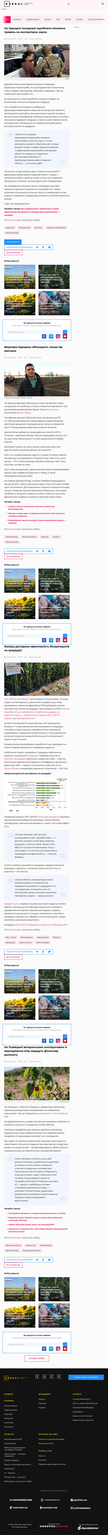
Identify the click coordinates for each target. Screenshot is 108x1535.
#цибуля (56, 537)
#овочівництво (12, 537)
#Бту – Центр (11, 937)
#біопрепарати (27, 937)
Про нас (42, 1456)
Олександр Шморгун (48, 817)
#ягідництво (31, 1245)
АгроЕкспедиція (11, 1460)
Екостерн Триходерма (15, 759)
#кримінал (10, 228)
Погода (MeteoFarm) (81, 1399)
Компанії (42, 1403)
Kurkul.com (51, 409)
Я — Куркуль (9, 1473)
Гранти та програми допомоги (17, 1465)
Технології (8, 1418)
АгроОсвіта (9, 1469)
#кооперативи (46, 1245)
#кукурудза (10, 943)
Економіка (8, 1423)
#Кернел (56, 937)
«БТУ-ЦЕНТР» (10, 699)
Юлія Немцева (13, 220)
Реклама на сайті (45, 1443)
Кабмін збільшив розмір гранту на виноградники (31, 1225)
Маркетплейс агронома (83, 1420)
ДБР (31, 94)
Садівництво (32, 20)
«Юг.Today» (25, 413)
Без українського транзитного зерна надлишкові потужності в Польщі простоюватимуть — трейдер (32, 212)
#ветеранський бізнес (31, 1251)
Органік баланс (12, 768)
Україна (17, 20)
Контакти (42, 1460)
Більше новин (37, 1358)
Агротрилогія (10, 1443)
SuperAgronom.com (25, 718)
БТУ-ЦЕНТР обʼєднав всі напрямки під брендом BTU (42, 925)
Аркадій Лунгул (12, 904)
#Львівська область (13, 1245)
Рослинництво (10, 1406)
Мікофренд (32, 756)
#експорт (38, 228)
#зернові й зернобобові (56, 228)
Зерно (68, 20)
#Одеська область (29, 537)
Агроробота (78, 1412)
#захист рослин (25, 943)
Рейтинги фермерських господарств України (14, 1449)
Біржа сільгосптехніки (82, 1416)
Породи (41, 1408)
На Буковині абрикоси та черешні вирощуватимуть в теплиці (36, 1213)
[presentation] (5, 19)
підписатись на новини (86, 1377)
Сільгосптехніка (96, 20)
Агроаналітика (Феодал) (83, 1408)
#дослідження (42, 937)
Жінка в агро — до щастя (15, 1477)
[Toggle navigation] (102, 4)
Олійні (79, 20)
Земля (48, 20)
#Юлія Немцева (12, 233)
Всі (6, 20)
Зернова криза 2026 (13, 1439)
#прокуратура (24, 228)
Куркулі (41, 1399)
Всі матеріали (13, 253)
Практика (8, 1414)
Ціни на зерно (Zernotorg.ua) (85, 1403)
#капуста (44, 537)
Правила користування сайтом (52, 1464)
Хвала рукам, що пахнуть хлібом (18, 1481)
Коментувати (12, 242)
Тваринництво (10, 1410)
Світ (58, 20)
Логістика (8, 1427)
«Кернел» (25, 699)
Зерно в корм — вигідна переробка (14, 1455)
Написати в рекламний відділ (51, 1439)
